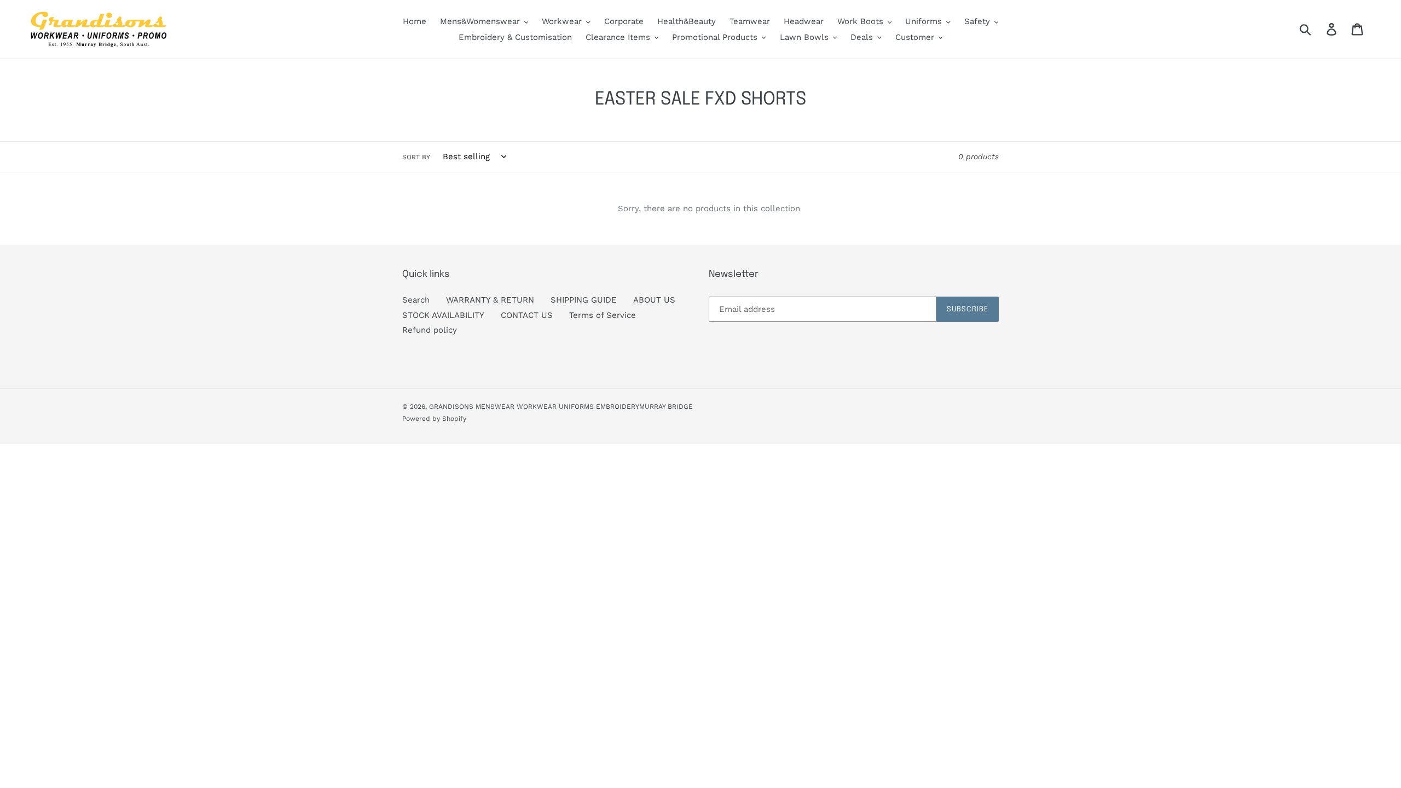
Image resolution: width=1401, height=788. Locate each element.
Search (416, 300)
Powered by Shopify (434, 418)
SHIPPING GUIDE (584, 300)
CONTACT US (527, 315)
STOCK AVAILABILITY (443, 315)
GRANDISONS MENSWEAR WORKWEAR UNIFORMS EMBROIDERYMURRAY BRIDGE (561, 406)
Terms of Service (602, 315)
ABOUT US (654, 300)
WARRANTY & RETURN (490, 300)
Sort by (416, 157)
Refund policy (429, 330)
